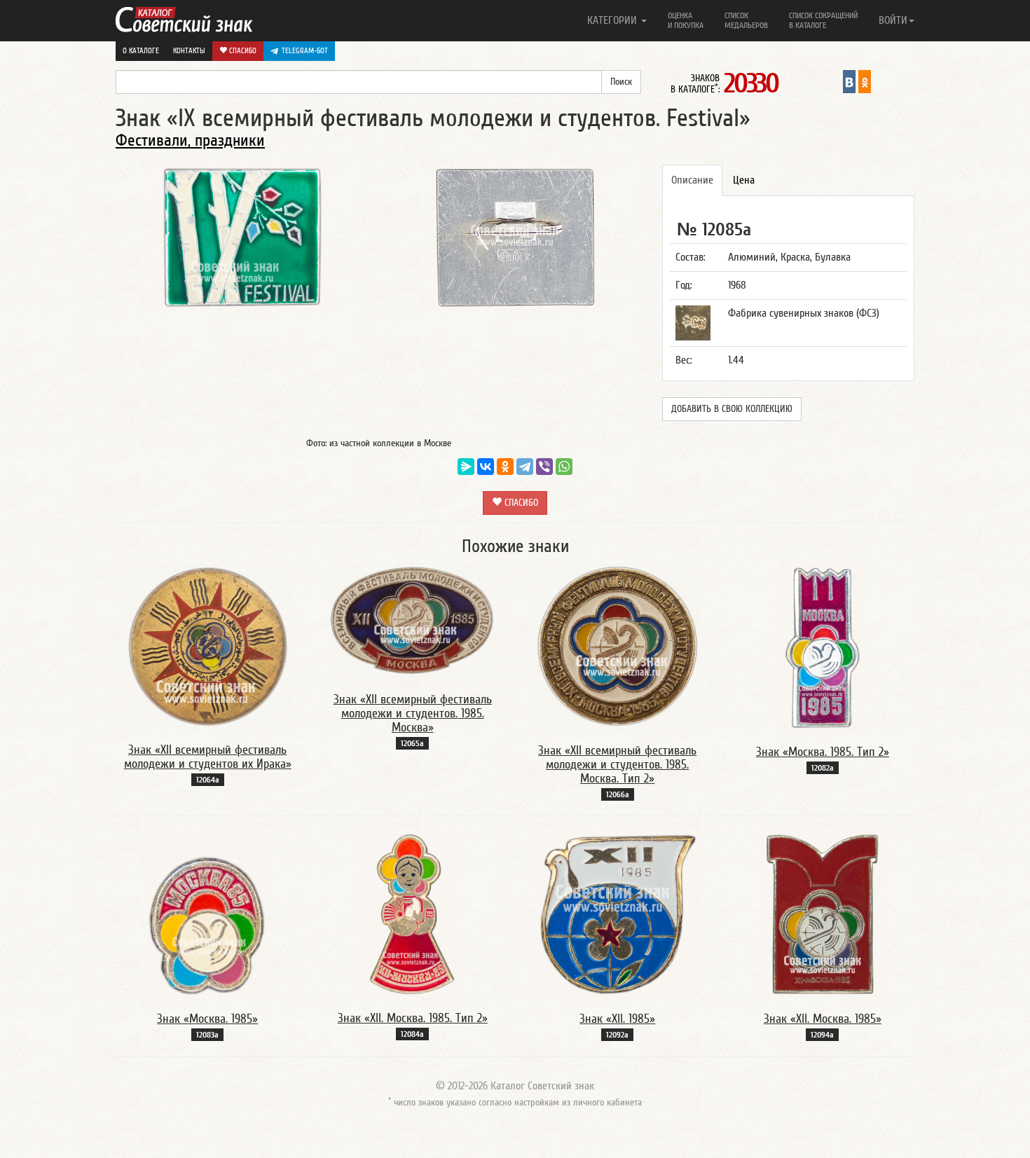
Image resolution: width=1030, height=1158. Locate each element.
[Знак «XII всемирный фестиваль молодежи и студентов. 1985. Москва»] (413, 620)
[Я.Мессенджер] (466, 466)
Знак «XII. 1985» (617, 1019)
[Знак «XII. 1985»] (618, 913)
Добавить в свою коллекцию (731, 409)
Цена (744, 180)
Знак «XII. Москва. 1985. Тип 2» (413, 1018)
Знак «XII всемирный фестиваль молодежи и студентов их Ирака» (207, 757)
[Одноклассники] (505, 466)
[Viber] (544, 466)
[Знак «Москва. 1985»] (207, 913)
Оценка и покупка (685, 20)
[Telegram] (524, 466)
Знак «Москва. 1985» (207, 1019)
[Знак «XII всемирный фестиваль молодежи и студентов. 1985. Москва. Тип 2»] (617, 646)
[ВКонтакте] (485, 466)
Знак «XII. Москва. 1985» (822, 1019)
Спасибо (241, 50)
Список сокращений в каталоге (823, 20)
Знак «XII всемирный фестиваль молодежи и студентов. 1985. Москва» (413, 713)
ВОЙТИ (893, 20)
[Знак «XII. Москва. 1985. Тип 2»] (412, 913)
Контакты (189, 50)
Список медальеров (746, 20)
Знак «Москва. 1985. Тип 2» (822, 752)
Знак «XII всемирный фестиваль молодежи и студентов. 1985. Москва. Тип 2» (617, 764)
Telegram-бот (305, 50)
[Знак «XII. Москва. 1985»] (823, 913)
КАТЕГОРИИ (613, 20)
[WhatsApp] (564, 466)
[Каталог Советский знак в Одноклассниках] (864, 81)
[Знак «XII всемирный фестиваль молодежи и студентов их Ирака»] (207, 646)
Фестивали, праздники (190, 140)
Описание (692, 180)
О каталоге (141, 50)
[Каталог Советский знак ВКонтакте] (849, 81)
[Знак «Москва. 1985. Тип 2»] (822, 646)
